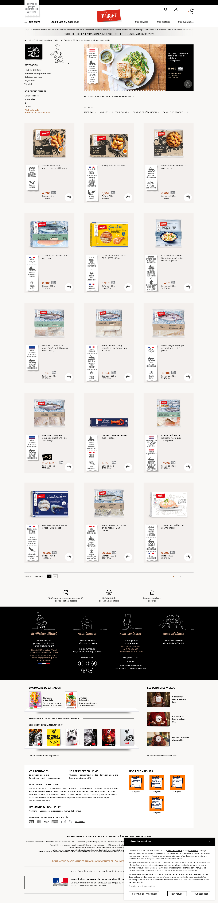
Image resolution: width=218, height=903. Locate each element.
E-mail (130, 661)
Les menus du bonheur (65, 22)
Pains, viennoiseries (37, 797)
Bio (26, 103)
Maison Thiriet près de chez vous (87, 642)
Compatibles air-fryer (57, 788)
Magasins (73, 775)
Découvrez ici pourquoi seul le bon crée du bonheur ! (44, 643)
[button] (176, 10)
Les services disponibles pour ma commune (53, 842)
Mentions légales (83, 842)
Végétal (28, 84)
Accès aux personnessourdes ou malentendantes (131, 667)
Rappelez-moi (130, 657)
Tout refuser (177, 893)
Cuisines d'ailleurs (44, 791)
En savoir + (80, 821)
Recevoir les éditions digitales (42, 718)
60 (55, 576)
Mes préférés (163, 22)
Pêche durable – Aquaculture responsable (91, 40)
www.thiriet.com (174, 851)
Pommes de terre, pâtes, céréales (44, 794)
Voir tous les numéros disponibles (44, 756)
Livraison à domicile (109, 775)
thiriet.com (30, 842)
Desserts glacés (97, 794)
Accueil (27, 40)
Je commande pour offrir (80, 778)
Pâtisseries (111, 794)
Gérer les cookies (200, 874)
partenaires (193, 851)
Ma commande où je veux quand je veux (87, 650)
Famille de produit (173, 112)
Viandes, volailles (97, 791)
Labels (27, 106)
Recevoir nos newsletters (69, 718)
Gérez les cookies (114, 842)
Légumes (111, 791)
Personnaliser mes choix (144, 893)
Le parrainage (54, 778)
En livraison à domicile (39, 775)
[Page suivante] (193, 576)
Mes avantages (186, 22)
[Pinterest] (84, 670)
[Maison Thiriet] (109, 16)
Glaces (86, 794)
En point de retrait (37, 778)
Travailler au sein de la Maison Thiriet (173, 642)
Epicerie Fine (74, 797)
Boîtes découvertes (90, 797)
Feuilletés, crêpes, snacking (106, 788)
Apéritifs (72, 788)
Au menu (33, 811)
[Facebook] (80, 663)
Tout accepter (200, 893)
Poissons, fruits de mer (78, 791)
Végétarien (29, 80)
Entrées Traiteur (85, 788)
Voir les (104, 112)
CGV (73, 842)
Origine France (31, 96)
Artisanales (29, 99)
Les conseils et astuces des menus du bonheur (61, 811)
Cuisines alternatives (43, 40)
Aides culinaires (67, 794)
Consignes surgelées (89, 775)
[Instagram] (87, 663)
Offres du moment (37, 788)
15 (49, 576)
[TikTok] (94, 663)
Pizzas (32, 791)
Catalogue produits (98, 842)
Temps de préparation (145, 112)
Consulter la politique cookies (142, 886)
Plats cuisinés (60, 791)
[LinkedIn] (90, 670)
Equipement (120, 112)
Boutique (104, 797)
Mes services (141, 22)
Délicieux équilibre (33, 77)
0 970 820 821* (130, 643)
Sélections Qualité (62, 40)
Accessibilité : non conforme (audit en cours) (67, 845)
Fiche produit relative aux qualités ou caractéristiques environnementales (113, 845)
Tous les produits (33, 70)
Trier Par (89, 112)
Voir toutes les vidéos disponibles (161, 756)
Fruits (78, 794)
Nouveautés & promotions (37, 73)
